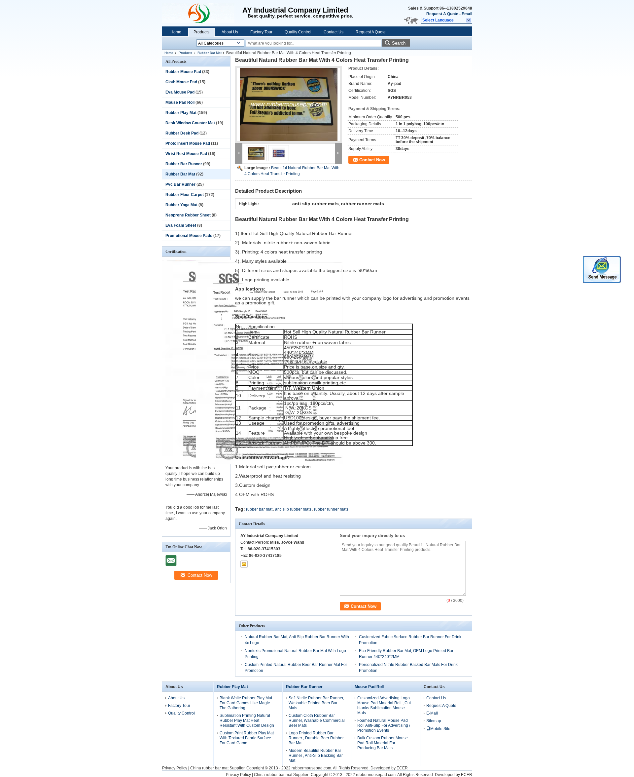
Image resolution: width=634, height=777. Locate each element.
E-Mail (432, 713)
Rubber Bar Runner (183, 164)
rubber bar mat (259, 509)
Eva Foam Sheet (180, 225)
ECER (402, 768)
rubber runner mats (331, 509)
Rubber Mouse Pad (183, 71)
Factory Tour (261, 32)
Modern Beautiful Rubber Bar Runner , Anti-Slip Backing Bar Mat (316, 755)
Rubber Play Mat (180, 112)
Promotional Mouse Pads (188, 235)
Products (201, 32)
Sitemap (433, 721)
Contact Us (333, 32)
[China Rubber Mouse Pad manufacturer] (202, 13)
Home (175, 32)
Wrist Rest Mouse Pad (186, 153)
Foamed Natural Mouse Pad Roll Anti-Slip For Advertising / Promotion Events (383, 725)
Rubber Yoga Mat (181, 205)
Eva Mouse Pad (179, 92)
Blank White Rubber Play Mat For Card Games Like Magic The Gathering (246, 703)
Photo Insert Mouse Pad (187, 143)
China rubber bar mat (209, 768)
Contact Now (372, 159)
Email (467, 14)
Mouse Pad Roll (179, 102)
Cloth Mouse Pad (181, 82)
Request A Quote (442, 14)
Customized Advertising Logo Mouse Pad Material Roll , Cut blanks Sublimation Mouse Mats (384, 705)
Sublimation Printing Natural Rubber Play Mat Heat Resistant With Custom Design (247, 720)
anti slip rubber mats (293, 509)
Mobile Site (440, 728)
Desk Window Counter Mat (190, 123)
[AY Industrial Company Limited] (469, 20)
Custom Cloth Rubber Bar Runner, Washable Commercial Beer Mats (317, 720)
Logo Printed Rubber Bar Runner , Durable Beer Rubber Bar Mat (316, 738)
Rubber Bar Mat (209, 53)
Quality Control (298, 32)
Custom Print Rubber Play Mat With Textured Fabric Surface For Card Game (247, 738)
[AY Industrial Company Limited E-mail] (244, 564)
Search (398, 43)
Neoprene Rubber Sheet (188, 215)
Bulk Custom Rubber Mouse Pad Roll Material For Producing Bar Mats (382, 743)
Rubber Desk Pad (181, 133)
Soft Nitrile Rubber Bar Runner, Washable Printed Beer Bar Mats (316, 703)
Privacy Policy (174, 768)
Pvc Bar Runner (180, 184)
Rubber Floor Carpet (184, 194)
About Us (230, 32)
